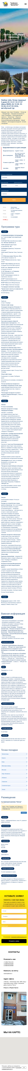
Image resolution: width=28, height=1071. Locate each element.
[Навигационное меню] (26, 4)
